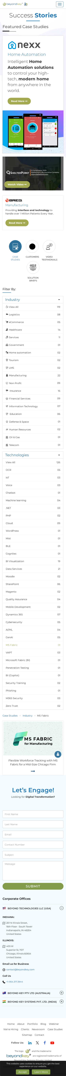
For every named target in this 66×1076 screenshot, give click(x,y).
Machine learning (33, 500)
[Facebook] (45, 1043)
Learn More (41, 1071)
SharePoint (33, 584)
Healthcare (34, 329)
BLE (33, 546)
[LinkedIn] (30, 1043)
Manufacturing (34, 375)
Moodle (33, 576)
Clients (25, 1029)
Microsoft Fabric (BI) (33, 660)
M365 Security (33, 698)
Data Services (33, 568)
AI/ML (33, 629)
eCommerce (34, 322)
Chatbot (33, 492)
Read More (18, 101)
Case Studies (15, 258)
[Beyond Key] (15, 4)
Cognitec (33, 553)
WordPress (33, 530)
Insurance (34, 390)
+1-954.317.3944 (14, 981)
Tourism (34, 360)
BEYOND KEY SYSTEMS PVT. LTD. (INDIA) (35, 1001)
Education (34, 413)
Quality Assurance (33, 599)
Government (34, 344)
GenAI (33, 637)
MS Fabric (33, 644)
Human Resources (34, 429)
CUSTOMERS (32, 257)
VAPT (33, 652)
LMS (34, 367)
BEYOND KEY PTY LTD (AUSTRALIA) (35, 993)
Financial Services (34, 398)
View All (34, 306)
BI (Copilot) (33, 675)
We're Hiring (10, 1029)
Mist (33, 538)
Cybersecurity (33, 622)
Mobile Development (33, 606)
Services (34, 337)
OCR (33, 469)
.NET (33, 508)
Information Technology (34, 406)
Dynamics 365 (33, 614)
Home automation (34, 352)
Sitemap (27, 1034)
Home (11, 1023)
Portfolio (32, 1023)
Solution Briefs (33, 279)
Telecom (34, 445)
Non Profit (34, 383)
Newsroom (38, 1029)
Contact (39, 1034)
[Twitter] (37, 1043)
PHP (33, 515)
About (21, 1023)
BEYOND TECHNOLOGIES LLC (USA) (29, 908)
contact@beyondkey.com (20, 969)
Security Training (33, 683)
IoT (33, 477)
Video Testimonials (49, 258)
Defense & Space (34, 421)
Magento (33, 591)
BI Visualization (33, 561)
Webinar (54, 1023)
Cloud (33, 523)
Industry (27, 715)
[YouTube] (52, 1043)
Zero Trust (33, 705)
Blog (43, 1023)
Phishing (33, 690)
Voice (33, 485)
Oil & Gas (34, 437)
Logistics (34, 314)
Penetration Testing (33, 667)
